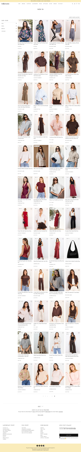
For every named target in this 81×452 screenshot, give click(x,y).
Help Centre (5, 431)
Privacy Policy (6, 437)
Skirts (41, 430)
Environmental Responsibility (28, 430)
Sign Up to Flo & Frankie (27, 432)
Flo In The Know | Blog (27, 431)
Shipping (4, 432)
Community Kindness (26, 429)
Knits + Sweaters (43, 434)
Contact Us (5, 427)
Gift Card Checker (7, 430)
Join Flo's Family (65, 425)
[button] (9, 23)
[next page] (54, 396)
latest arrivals (48, 411)
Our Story (24, 427)
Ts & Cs (4, 436)
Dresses (42, 427)
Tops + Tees (42, 429)
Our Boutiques (6, 429)
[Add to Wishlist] (31, 20)
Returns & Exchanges (7, 434)
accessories (61, 411)
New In (34, 411)
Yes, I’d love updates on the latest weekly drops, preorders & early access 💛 (69, 438)
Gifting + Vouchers (44, 437)
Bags (41, 435)
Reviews (4, 435)
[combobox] (74, 17)
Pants (41, 431)
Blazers (42, 432)
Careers (4, 439)
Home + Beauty (43, 436)
